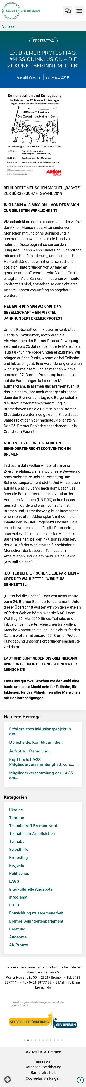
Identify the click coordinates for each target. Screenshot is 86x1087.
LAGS (14, 881)
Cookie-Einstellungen (43, 1078)
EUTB (14, 905)
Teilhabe (16, 841)
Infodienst (18, 897)
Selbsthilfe (18, 849)
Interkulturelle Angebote (30, 889)
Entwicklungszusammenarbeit (36, 913)
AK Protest (18, 945)
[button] (67, 10)
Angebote (18, 937)
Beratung (17, 929)
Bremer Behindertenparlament (36, 921)
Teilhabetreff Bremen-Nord (33, 825)
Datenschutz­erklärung (43, 1067)
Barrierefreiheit (43, 1072)
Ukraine (16, 809)
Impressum (43, 1061)
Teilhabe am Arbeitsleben (32, 833)
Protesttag (43, 41)
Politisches (19, 873)
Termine (16, 817)
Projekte (16, 865)
